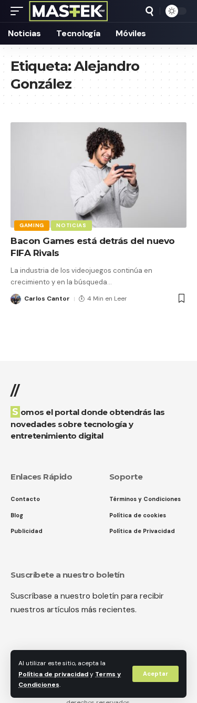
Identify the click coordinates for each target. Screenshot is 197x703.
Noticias (71, 225)
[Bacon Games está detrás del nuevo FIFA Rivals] (98, 175)
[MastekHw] (68, 11)
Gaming (31, 225)
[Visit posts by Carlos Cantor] (16, 299)
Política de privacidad (53, 674)
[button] (155, 674)
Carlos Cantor (47, 298)
